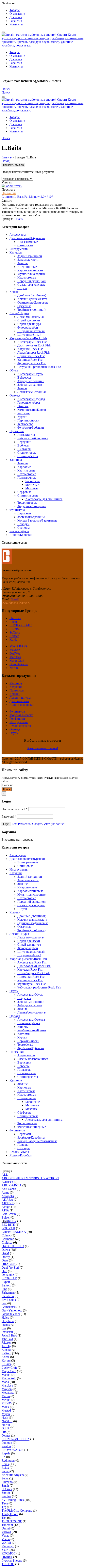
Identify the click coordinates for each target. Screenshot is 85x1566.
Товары (14, 10)
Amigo (6, 1206)
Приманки (9, 193)
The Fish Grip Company (17, 1510)
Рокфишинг (17, 718)
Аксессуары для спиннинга (43, 499)
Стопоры (23, 527)
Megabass (8, 1392)
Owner (6, 1435)
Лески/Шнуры (19, 313)
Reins (5, 1464)
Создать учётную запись (48, 823)
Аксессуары (17, 234)
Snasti (15, 599)
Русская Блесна (12, 1560)
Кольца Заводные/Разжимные (37, 520)
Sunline (6, 1496)
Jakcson (6, 1342)
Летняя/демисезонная (31, 391)
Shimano (15, 618)
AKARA (7, 1199)
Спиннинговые (27, 495)
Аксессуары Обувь (30, 374)
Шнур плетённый (29, 334)
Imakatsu (7, 1332)
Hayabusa (8, 1321)
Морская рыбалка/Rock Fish (28, 338)
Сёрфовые (24, 492)
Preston (6, 1446)
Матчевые (32, 484)
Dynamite (8, 1274)
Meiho (6, 1396)
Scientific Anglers (13, 1474)
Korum (6, 1360)
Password (9, 816)
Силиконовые (26, 452)
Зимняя (22, 388)
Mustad (6, 1410)
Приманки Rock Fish (31, 356)
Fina (4, 1289)
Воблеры (23, 445)
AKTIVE (8, 1203)
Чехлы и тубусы (20, 725)
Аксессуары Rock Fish (32, 341)
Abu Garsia (9, 1189)
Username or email (14, 809)
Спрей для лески (28, 320)
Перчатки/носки (28, 420)
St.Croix (14, 632)
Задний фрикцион (29, 256)
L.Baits (18, 219)
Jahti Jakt (7, 1339)
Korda (13, 639)
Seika (5, 1478)
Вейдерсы (24, 377)
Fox (4, 1303)
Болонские (32, 481)
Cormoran (8, 1239)
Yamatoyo (8, 1546)
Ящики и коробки (21, 704)
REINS (14, 629)
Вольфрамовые (27, 241)
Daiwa (6, 1249)
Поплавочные (26, 477)
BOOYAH (8, 1228)
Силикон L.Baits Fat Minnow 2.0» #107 (27, 196)
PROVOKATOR (13, 1449)
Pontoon (7, 1442)
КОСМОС (9, 1553)
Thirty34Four (10, 1514)
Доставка (15, 17)
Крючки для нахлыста (32, 299)
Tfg (4, 1507)
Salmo (5, 1471)
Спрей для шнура (29, 324)
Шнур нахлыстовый (31, 331)
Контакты (16, 24)
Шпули (22, 288)
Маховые (31, 488)
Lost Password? (21, 823)
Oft (4, 1432)
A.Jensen (7, 1181)
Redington (8, 1460)
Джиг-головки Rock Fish (34, 345)
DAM (5, 1253)
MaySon (14, 650)
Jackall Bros (9, 1335)
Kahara (6, 1349)
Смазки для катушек (31, 284)
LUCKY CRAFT (20, 625)
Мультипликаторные (31, 274)
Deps (5, 1260)
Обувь (13, 370)
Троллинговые (27, 502)
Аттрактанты (26, 434)
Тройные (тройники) (31, 309)
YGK (5, 1550)
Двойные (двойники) (31, 295)
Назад (5, 161)
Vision (6, 1539)
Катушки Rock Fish (30, 349)
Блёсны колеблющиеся (32, 438)
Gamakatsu (9, 1307)
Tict (4, 1517)
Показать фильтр (13, 164)
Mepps (6, 1399)
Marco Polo (9, 1378)
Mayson (7, 1389)
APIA (5, 1210)
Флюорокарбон (27, 327)
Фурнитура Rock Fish (31, 363)
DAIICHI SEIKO (13, 1246)
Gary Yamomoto (12, 1310)
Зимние (22, 263)
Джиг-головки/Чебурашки (27, 238)
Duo (4, 1271)
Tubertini (7, 1524)
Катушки (15, 252)
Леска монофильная (30, 316)
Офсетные (24, 306)
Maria (5, 1382)
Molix (5, 1407)
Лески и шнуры (20, 697)
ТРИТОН (8, 1564)
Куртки (22, 416)
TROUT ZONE (12, 1521)
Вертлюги (24, 513)
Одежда (14, 395)
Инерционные (27, 266)
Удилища (15, 459)
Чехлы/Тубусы (19, 531)
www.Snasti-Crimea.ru (16, 603)
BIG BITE (8, 1224)
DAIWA (14, 653)
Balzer (6, 1217)
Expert (6, 1281)
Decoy (6, 1256)
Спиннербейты (27, 456)
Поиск (6, 789)
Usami (6, 1528)
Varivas (6, 1532)
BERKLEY (9, 1221)
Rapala (13, 621)
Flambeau (8, 1296)
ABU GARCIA (12, 1185)
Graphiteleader (18, 664)
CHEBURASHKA (14, 1231)
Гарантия (15, 20)
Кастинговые (26, 470)
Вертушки (24, 442)
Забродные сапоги (29, 384)
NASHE (7, 1421)
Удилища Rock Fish (30, 359)
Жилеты (22, 406)
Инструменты (18, 249)
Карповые (24, 467)
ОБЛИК (7, 1557)
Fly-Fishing (9, 1299)
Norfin (13, 667)
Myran (6, 1414)
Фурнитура (17, 509)
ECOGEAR (9, 1278)
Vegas (5, 1535)
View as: (7, 182)
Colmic (6, 1235)
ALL (5, 1174)
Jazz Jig (6, 1346)
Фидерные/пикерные (31, 506)
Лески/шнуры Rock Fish (33, 352)
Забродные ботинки (30, 381)
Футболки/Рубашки (30, 427)
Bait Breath (9, 1214)
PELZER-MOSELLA (15, 1439)
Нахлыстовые (26, 277)
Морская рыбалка (21, 715)
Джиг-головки (19, 701)
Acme (5, 1192)
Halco (5, 1317)
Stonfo (6, 1492)
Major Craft (16, 660)
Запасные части (28, 259)
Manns (6, 1374)
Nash (5, 1417)
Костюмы (23, 413)
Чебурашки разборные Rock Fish (39, 366)
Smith (5, 1485)
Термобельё (25, 424)
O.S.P (5, 1428)
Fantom (6, 1285)
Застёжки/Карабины (31, 517)
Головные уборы (28, 402)
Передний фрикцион (31, 281)
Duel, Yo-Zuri (10, 1267)
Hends (6, 1324)
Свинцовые (25, 245)
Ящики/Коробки (20, 534)
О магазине (17, 13)
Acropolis (8, 1196)
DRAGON (9, 1264)
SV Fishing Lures (13, 1499)
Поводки (23, 524)
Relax (5, 1467)
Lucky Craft (9, 1367)
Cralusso (7, 1242)
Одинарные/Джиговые (32, 302)
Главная (7, 157)
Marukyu (15, 657)
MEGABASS (18, 646)
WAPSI (6, 1542)
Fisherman (8, 1292)
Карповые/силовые (30, 270)
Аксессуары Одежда (31, 399)
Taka (5, 1503)
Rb (3, 1457)
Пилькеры (24, 449)
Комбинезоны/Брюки (31, 409)
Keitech (14, 636)
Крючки (14, 291)
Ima (4, 1328)
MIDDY (7, 1403)
